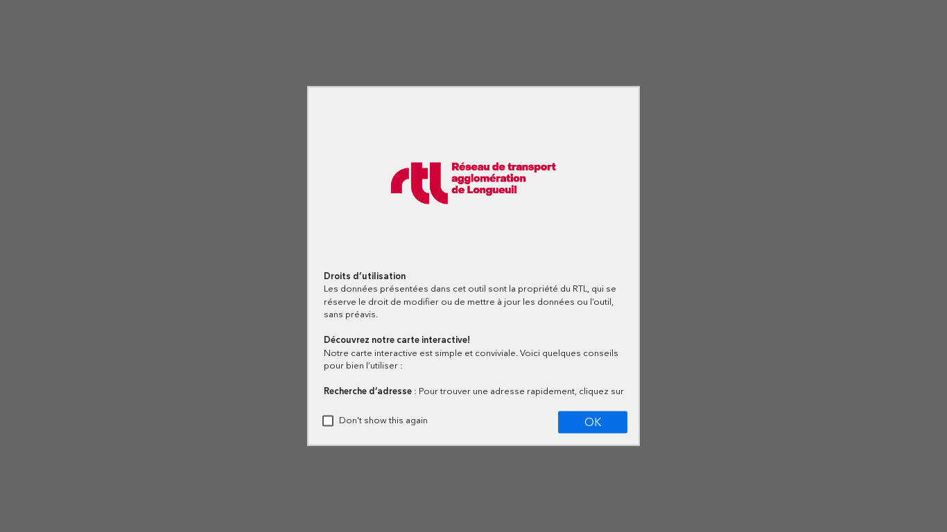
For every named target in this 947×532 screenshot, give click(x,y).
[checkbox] (328, 421)
